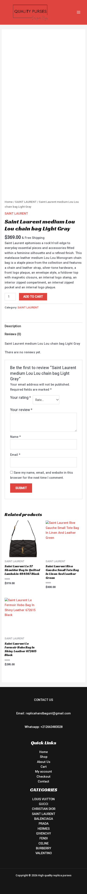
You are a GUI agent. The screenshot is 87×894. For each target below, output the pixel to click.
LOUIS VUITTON (43, 799)
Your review (21, 410)
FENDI (43, 838)
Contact (43, 781)
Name (15, 437)
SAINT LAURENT (26, 201)
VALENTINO (43, 853)
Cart (44, 767)
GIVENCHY (43, 833)
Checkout (43, 776)
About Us (43, 762)
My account (43, 771)
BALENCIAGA (43, 819)
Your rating (20, 397)
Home (9, 201)
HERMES (44, 829)
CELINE (43, 843)
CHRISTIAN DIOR (43, 809)
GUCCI (43, 804)
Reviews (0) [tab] (13, 334)
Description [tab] (13, 326)
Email (15, 455)
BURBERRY (43, 848)
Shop (43, 757)
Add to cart (33, 296)
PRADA (44, 823)
